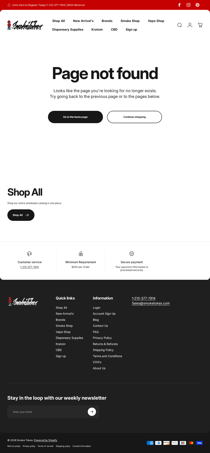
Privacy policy (29, 446)
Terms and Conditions (107, 356)
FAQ (96, 332)
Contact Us (100, 325)
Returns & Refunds (105, 344)
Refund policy (13, 446)
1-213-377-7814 (29, 266)
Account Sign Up (104, 313)
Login (96, 307)
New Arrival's (65, 313)
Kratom (60, 344)
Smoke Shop (64, 325)
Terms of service (46, 446)
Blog (96, 319)
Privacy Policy (102, 337)
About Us (99, 368)
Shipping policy (63, 446)
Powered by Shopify (45, 440)
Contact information (82, 446)
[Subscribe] (92, 412)
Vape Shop (63, 332)
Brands (60, 319)
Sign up (61, 356)
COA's (97, 362)
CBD (59, 350)
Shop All (61, 307)
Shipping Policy (103, 350)
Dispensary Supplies (69, 337)
